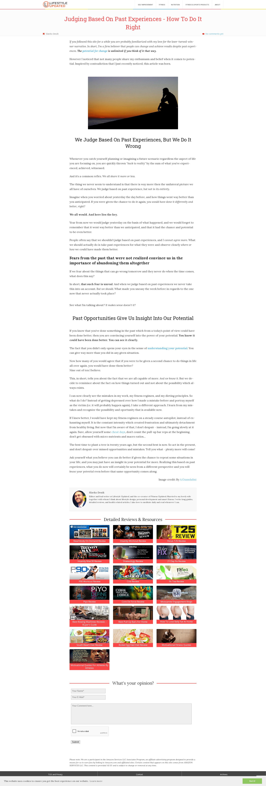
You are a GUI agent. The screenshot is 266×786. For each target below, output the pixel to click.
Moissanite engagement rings (176, 601)
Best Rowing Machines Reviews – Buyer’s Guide (89, 623)
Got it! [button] (252, 781)
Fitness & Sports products (197, 5)
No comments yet (214, 33)
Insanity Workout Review (133, 541)
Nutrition (175, 5)
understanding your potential (167, 348)
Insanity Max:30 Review (90, 561)
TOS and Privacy (55, 774)
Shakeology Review (133, 561)
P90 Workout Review (89, 581)
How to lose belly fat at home (176, 621)
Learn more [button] (96, 781)
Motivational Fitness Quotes (176, 645)
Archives (223, 774)
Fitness (162, 5)
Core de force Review (133, 601)
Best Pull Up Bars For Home (132, 621)
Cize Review (133, 581)
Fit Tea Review (176, 581)
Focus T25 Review (176, 541)
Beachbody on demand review (89, 541)
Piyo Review (89, 601)
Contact (139, 774)
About (217, 5)
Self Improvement (145, 5)
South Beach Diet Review (89, 645)
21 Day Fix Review (176, 561)
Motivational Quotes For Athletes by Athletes (89, 667)
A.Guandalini (188, 479)
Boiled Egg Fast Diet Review (133, 645)
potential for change (94, 51)
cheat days (118, 432)
